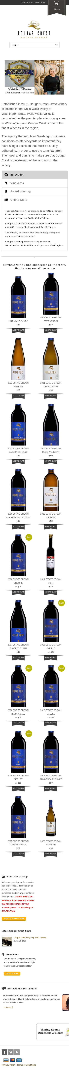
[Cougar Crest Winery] (34, 38)
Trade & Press (27, 2)
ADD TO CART (18, 330)
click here (20, 268)
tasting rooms (39, 241)
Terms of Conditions (26, 1065)
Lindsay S (9, 1007)
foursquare (23, 1052)
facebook (4, 1052)
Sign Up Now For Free (14, 918)
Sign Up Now (12, 973)
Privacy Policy (8, 1065)
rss (17, 1052)
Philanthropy (40, 2)
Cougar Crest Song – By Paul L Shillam (30, 937)
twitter (11, 1052)
